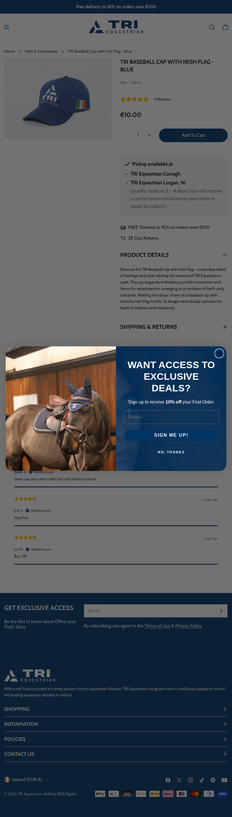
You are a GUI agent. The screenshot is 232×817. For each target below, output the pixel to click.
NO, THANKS (171, 452)
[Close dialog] (219, 353)
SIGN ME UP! (171, 435)
